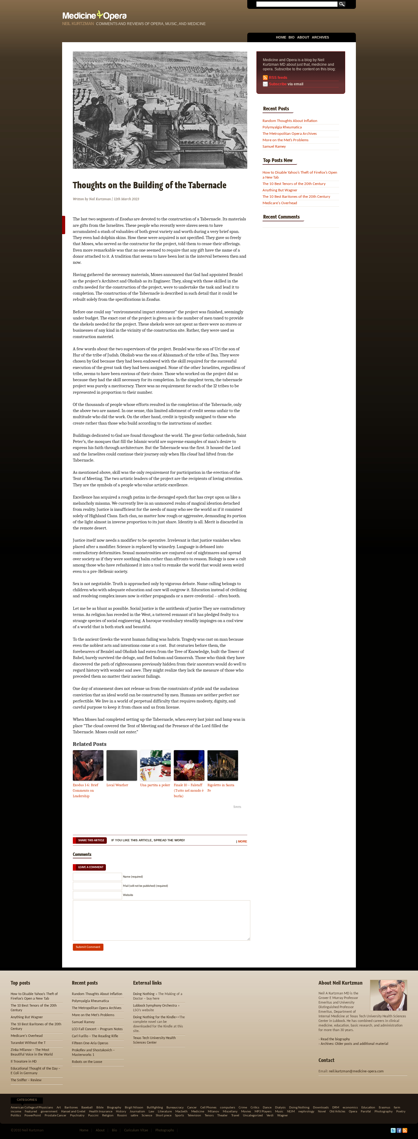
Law (151, 1111)
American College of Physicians (32, 1107)
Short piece (163, 1115)
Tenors (209, 1115)
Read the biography (335, 1039)
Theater (222, 1115)
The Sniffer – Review (26, 1080)
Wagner (282, 1115)
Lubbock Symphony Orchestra (155, 1006)
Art (59, 1107)
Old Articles (337, 1111)
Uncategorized (253, 1115)
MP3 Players (263, 1111)
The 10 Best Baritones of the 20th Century (296, 197)
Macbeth (181, 1111)
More (242, 841)
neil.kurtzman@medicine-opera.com (356, 1071)
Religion (108, 1115)
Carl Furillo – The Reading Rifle (95, 1036)
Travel (235, 1115)
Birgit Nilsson (134, 1107)
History (121, 1111)
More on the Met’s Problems (285, 140)
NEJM (291, 1111)
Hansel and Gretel (73, 1111)
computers (227, 1107)
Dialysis (280, 1107)
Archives (320, 37)
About (303, 37)
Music (279, 1111)
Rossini (122, 1115)
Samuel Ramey (274, 147)
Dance (267, 1107)
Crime (243, 1107)
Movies (246, 1111)
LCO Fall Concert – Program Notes (97, 1029)
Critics (255, 1107)
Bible (99, 1107)
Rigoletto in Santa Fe (220, 788)
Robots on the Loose (87, 1062)
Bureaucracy (175, 1107)
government (49, 1111)
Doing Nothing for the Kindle (154, 1017)
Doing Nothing (144, 994)
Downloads (321, 1107)
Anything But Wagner (280, 190)
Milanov (213, 1111)
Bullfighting (155, 1107)
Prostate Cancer (55, 1115)
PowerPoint (32, 1115)
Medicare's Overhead (280, 203)
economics (350, 1107)
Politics (16, 1115)
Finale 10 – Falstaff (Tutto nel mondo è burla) (188, 790)
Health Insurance (100, 1111)
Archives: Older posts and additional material (354, 1044)
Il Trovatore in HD (23, 1061)
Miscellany (230, 1111)
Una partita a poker (155, 785)
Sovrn (237, 807)
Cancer (192, 1107)
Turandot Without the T (28, 1043)
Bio (292, 37)
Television (194, 1115)
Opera (353, 1111)
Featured (31, 1111)
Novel (322, 1111)
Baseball (87, 1107)
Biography (114, 1107)
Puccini (93, 1115)
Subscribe (278, 84)
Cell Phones (208, 1107)
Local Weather (117, 785)
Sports (179, 1115)
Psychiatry (77, 1115)
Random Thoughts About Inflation (290, 121)
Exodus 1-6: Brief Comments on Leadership (85, 790)
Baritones (71, 1107)
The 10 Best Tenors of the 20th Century (294, 184)
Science (147, 1115)
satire (134, 1115)
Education (368, 1107)
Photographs (164, 1130)
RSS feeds (278, 78)
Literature (165, 1111)
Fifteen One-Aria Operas (90, 1043)
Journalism (137, 1111)
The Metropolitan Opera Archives (290, 134)
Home (281, 37)
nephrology (306, 1111)
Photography (384, 1111)
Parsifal (366, 1111)
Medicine (197, 1111)
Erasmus (384, 1107)
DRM (335, 1107)
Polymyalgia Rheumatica (282, 127)
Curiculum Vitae (136, 1130)
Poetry (400, 1111)
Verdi (270, 1115)
